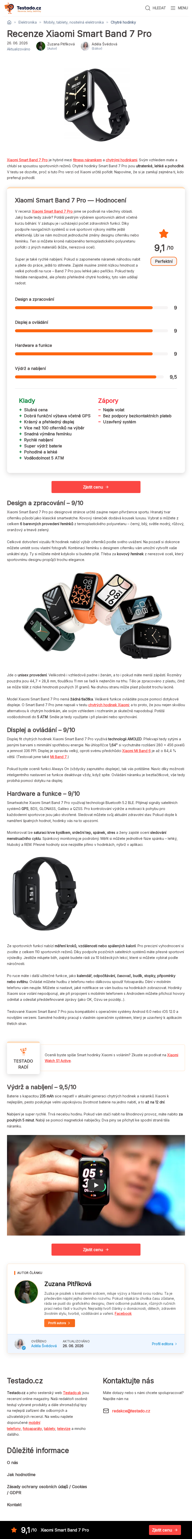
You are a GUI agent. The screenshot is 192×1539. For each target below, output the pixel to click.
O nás (12, 1462)
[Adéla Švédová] (19, 1343)
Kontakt (14, 1504)
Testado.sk (72, 1393)
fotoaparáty (32, 1428)
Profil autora (57, 1323)
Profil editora (162, 1344)
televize (63, 1428)
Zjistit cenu (93, 487)
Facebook (123, 1313)
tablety (49, 1428)
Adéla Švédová (44, 1346)
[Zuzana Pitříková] (26, 1292)
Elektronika (27, 22)
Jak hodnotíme (21, 1474)
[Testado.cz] (23, 8)
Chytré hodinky (123, 22)
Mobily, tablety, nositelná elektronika (74, 22)
